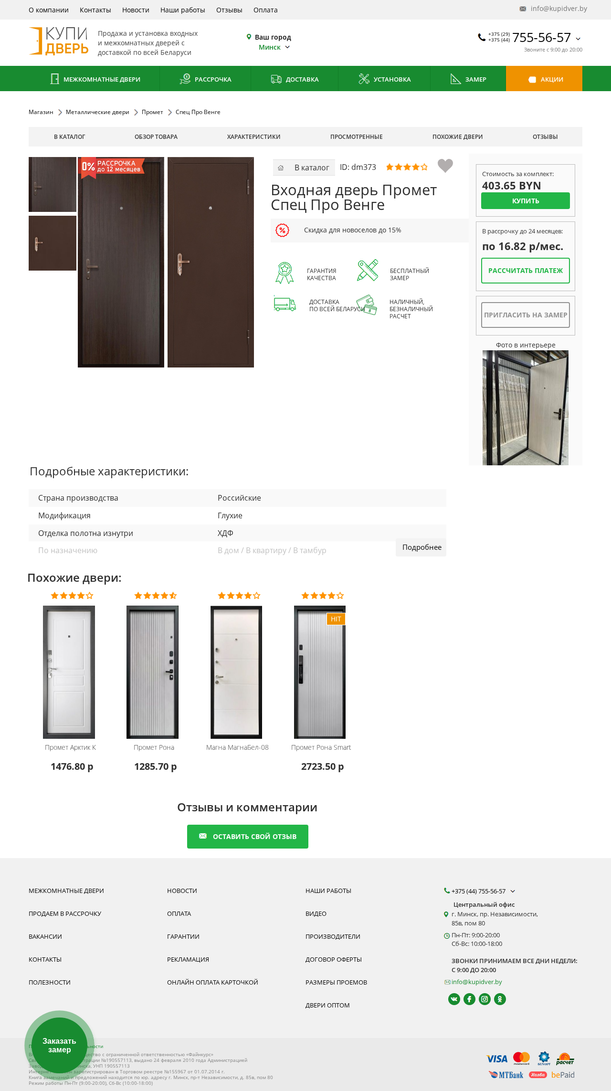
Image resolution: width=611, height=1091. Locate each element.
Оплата (265, 9)
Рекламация (188, 959)
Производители (333, 936)
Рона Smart (321, 747)
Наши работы (182, 9)
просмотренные (356, 137)
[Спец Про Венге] (56, 184)
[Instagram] (480, 999)
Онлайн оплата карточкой (212, 982)
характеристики (254, 137)
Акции (551, 79)
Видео (316, 913)
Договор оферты (334, 959)
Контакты (95, 9)
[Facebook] (465, 999)
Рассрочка (212, 79)
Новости (135, 9)
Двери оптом (328, 1005)
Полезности (50, 982)
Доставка (301, 79)
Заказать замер (59, 1045)
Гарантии (183, 936)
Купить (525, 200)
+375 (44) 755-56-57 (479, 891)
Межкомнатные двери (101, 79)
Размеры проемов (336, 982)
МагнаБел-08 (237, 747)
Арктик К (70, 747)
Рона (154, 747)
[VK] (450, 999)
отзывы (545, 137)
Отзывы (229, 9)
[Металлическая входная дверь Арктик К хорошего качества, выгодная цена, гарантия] (72, 666)
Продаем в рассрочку (65, 913)
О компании (49, 9)
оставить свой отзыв (254, 836)
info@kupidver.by (555, 8)
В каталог (69, 137)
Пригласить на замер (526, 314)
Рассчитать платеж (525, 270)
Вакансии (45, 936)
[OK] (496, 999)
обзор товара (156, 137)
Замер (475, 79)
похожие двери (457, 137)
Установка (391, 79)
